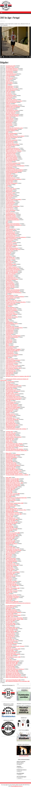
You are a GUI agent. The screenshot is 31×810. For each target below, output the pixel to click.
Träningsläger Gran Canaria (12, 596)
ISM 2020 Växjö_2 (10, 86)
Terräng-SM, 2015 (10, 329)
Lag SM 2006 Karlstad (11, 605)
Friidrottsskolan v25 (10, 231)
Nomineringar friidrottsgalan (13, 269)
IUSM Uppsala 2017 (10, 257)
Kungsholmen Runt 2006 (11, 611)
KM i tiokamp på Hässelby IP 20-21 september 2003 (17, 681)
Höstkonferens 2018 (10, 153)
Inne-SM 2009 (9, 491)
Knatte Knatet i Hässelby (11, 245)
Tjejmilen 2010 (9, 431)
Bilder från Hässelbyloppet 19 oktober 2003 (16, 677)
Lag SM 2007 (9, 580)
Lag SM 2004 (9, 659)
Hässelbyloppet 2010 (11, 426)
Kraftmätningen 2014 (11, 370)
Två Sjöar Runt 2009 (10, 488)
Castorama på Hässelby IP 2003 (13, 680)
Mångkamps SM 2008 (11, 523)
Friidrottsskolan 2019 (11, 111)
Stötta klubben (24, 730)
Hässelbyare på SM (10, 178)
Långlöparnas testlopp (11, 242)
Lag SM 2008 (9, 524)
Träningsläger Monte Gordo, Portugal (15, 646)
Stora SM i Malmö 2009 (11, 464)
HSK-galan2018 (9, 204)
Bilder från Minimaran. (11, 238)
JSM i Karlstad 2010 (10, 434)
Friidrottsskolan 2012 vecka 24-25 (13, 397)
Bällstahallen (9, 191)
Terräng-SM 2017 (10, 213)
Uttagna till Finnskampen (12, 105)
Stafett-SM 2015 (9, 352)
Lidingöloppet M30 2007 (11, 561)
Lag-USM (8, 76)
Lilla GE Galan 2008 (10, 547)
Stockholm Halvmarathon (12, 218)
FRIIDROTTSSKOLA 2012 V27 (12, 393)
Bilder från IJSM (9, 261)
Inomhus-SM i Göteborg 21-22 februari (15, 669)
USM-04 (7, 658)
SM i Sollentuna (9, 281)
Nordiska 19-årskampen (11, 183)
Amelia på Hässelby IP (11, 164)
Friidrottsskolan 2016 (11, 264)
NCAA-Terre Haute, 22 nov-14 (13, 365)
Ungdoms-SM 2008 (10, 520)
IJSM (7, 319)
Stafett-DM (8, 173)
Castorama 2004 (9, 650)
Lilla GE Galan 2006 (10, 623)
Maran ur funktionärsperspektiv (13, 199)
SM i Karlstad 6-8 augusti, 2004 (13, 657)
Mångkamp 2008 (10, 511)
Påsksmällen (9, 246)
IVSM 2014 (8, 375)
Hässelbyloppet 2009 (10, 456)
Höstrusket (8, 91)
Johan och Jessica (10, 311)
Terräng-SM (9, 94)
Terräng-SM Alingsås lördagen (13, 615)
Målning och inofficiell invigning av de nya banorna (18, 603)
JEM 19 (7, 343)
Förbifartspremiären (21, 769)
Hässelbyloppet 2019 (10, 95)
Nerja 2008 (8, 496)
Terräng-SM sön (10, 275)
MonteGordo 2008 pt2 (11, 534)
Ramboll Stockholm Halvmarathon (14, 101)
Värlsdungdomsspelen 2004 (12, 661)
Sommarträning (9, 240)
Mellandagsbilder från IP (12, 323)
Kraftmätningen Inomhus (12, 362)
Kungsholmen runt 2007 (11, 581)
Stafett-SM (8, 117)
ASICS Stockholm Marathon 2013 (13, 385)
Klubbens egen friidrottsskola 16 (13, 225)
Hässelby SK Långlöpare (11, 310)
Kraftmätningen (9, 175)
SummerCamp (9, 190)
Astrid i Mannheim (10, 346)
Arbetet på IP (9, 342)
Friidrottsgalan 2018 (10, 160)
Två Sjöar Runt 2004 (10, 667)
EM (6, 294)
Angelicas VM (9, 339)
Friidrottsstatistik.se (24, 703)
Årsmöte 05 (8, 647)
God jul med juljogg (10, 210)
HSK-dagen (8, 557)
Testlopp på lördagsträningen (13, 360)
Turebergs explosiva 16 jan (12, 144)
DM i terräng (9, 586)
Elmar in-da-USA (10, 515)
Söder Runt (8, 198)
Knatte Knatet (9, 265)
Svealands (8, 253)
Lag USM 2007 (9, 562)
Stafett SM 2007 (9, 574)
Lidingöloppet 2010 (10, 427)
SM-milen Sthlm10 (10, 195)
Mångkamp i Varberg (11, 215)
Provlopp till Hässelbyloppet (12, 219)
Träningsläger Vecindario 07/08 (13, 550)
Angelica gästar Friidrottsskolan (13, 437)
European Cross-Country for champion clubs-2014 (17, 376)
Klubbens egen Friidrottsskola (13, 106)
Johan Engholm (9, 442)
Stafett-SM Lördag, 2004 (11, 663)
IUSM (7, 132)
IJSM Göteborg (9, 83)
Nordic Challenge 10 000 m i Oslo (13, 470)
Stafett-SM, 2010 (10, 439)
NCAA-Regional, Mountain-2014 (13, 368)
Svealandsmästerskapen (12, 129)
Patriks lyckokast (10, 504)
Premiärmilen (9, 124)
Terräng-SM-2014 (10, 369)
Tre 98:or (8, 501)
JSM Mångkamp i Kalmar (11, 508)
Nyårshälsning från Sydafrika (13, 454)
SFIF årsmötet (9, 125)
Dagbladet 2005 (9, 642)
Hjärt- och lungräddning (12, 272)
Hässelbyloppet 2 (10, 331)
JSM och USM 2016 (10, 285)
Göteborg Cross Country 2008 (13, 532)
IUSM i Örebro (9, 82)
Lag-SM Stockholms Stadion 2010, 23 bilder (16, 429)
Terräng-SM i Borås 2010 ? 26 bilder (14, 443)
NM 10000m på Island (11, 609)
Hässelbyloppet (9, 333)
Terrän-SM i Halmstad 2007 (12, 585)
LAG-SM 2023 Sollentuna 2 (12, 68)
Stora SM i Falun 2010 (11, 433)
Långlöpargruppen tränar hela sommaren (16, 237)
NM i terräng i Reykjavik (11, 157)
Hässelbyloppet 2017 (10, 214)
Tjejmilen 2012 (9, 388)
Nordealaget (9, 460)
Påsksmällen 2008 (10, 538)
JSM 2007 (8, 531)
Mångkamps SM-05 (10, 636)
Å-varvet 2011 (9, 416)
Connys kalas (9, 555)
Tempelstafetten (10, 119)
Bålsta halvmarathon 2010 (12, 424)
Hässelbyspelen (9, 568)
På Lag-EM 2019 (9, 109)
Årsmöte (8, 80)
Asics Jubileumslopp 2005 (12, 628)
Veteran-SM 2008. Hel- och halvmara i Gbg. (16, 509)
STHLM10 (8, 299)
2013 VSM (8, 383)
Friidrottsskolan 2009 (11, 466)
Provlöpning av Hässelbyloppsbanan (14, 169)
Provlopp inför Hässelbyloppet (13, 335)
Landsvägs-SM (9, 356)
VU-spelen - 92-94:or (10, 499)
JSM (7, 222)
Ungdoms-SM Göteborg (11, 406)
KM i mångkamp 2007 (11, 559)
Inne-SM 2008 (9, 546)
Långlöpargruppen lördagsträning (14, 327)
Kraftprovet (8, 577)
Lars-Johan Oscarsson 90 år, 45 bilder (14, 446)
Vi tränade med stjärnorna (12, 148)
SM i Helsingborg (10, 635)
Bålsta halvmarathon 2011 (12, 408)
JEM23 (7, 345)
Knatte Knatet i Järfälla (11, 308)
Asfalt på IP (8, 608)
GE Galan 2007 (9, 592)
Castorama (8, 334)
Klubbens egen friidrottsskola (13, 290)
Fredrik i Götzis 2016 (10, 303)
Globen (7, 321)
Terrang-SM (9, 79)
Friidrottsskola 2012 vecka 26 (12, 396)
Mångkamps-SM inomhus (12, 88)
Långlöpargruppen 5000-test (12, 350)
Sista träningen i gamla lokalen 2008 (14, 503)
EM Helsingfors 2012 (10, 395)
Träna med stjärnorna (11, 74)
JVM (7, 186)
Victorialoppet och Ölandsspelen (13, 292)
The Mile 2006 (9, 599)
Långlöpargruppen (10, 233)
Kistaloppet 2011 (10, 410)
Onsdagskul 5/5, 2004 (11, 665)
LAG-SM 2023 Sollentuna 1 (12, 70)
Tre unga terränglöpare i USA (13, 163)
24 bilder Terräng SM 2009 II (12, 478)
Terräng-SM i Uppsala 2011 (12, 419)
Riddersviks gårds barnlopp (12, 114)
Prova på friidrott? (8, 685)
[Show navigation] (1, 12)
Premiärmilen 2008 (10, 536)
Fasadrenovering (10, 203)
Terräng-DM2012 (10, 403)
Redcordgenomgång (11, 217)
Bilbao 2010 (8, 453)
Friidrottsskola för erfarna (12, 110)
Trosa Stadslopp (10, 384)
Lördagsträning (9, 330)
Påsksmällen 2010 (10, 447)
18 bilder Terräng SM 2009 (12, 480)
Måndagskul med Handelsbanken (8, 704)
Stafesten (8, 103)
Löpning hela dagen (10, 312)
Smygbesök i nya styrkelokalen (13, 485)
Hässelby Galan (9, 250)
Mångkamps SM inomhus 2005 (13, 648)
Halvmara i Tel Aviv (10, 258)
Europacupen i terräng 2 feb (12, 549)
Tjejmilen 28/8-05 (10, 632)
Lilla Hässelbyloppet (21, 776)
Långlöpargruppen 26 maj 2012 (13, 399)
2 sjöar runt (8, 252)
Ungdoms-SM (9, 176)
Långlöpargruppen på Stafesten (13, 179)
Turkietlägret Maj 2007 (11, 584)
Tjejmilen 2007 (9, 566)
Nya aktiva (8, 92)
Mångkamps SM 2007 (11, 576)
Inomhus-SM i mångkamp (12, 404)
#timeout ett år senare (11, 156)
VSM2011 (8, 412)
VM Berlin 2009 (9, 461)
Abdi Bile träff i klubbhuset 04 (13, 654)
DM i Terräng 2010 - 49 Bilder (13, 445)
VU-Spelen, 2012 (9, 392)
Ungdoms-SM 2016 (10, 287)
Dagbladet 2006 (9, 613)
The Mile (8, 626)
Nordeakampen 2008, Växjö (12, 472)
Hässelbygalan (9, 71)
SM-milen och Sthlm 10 (11, 234)
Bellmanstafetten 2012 (11, 389)
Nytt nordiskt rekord (11, 188)
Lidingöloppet (9, 97)
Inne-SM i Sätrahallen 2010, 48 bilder (14, 449)
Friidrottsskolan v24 (10, 236)
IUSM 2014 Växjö (10, 373)
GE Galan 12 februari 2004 (12, 670)
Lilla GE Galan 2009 (10, 495)
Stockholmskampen (10, 168)
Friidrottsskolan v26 (10, 229)
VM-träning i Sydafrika (11, 267)
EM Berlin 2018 (9, 182)
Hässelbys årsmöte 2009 (11, 487)
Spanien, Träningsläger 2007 (13, 588)
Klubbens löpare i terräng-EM (13, 149)
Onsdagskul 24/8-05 (10, 634)
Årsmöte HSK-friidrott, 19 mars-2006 (14, 619)
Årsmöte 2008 (9, 539)
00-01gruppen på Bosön (11, 387)
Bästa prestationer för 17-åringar (14, 151)
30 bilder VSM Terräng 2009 (12, 481)
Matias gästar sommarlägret (13, 572)
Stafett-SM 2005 (9, 630)
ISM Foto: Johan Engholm (12, 137)
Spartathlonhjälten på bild (12, 512)
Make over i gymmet (11, 273)
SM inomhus (9, 318)
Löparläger (8, 184)
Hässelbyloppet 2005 (10, 624)
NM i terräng (9, 554)
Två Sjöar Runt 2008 (10, 541)
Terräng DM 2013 (10, 381)
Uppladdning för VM (11, 462)
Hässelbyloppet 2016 (10, 277)
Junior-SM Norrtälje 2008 (12, 519)
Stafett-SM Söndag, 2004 (12, 662)
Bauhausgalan (9, 196)
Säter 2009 (8, 477)
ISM (7, 84)
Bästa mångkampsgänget (12, 248)
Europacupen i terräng (11, 595)
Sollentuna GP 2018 (10, 192)
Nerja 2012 (8, 400)
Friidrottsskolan (9, 295)
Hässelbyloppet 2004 (10, 653)
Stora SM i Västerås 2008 (11, 522)
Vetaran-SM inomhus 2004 (12, 671)
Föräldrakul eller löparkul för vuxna (14, 128)
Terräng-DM (9, 644)
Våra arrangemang (23, 759)
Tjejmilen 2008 (9, 516)
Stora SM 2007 (9, 570)
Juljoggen (8, 325)
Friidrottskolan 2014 (10, 361)
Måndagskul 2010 (10, 438)
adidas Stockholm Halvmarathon (21, 762)
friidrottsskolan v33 (10, 518)
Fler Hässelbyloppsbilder (12, 159)
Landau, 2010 (9, 441)
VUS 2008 (8, 507)
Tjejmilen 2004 (9, 655)
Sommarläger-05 (10, 639)
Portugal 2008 (9, 530)
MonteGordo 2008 (10, 542)
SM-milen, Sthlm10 (10, 113)
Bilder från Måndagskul (11, 133)
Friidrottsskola (9, 348)
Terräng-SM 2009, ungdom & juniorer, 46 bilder (17, 474)
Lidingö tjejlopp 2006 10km (12, 601)
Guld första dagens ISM (11, 140)
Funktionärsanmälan (23, 688)
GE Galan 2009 (9, 492)
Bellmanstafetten (10, 283)
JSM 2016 (8, 288)
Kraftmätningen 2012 (11, 402)
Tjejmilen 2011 (9, 411)
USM (7, 221)
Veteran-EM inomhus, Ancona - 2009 (14, 482)
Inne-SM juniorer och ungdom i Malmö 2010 (16, 450)
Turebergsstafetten (10, 202)
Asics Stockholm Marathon (12, 115)
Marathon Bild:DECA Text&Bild (13, 349)
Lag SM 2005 (9, 638)
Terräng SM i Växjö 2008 (11, 528)
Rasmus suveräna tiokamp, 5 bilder (14, 473)
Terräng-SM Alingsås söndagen (13, 612)
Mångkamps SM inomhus (12, 317)
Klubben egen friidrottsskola (12, 223)
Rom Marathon (9, 589)
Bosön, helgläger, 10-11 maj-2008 (14, 514)
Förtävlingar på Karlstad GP (12, 291)
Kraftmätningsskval (10, 75)
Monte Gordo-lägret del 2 (12, 640)
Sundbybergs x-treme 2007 (12, 565)
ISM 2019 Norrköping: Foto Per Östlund (15, 136)
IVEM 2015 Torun (10, 358)
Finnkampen (9, 280)
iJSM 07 (7, 593)
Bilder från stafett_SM (11, 300)
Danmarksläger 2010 (11, 435)
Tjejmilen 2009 (9, 458)
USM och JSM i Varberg (11, 99)
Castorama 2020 (9, 78)
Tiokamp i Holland (10, 569)
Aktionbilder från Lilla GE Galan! (13, 674)
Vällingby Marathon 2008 (12, 535)
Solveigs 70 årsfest (10, 553)
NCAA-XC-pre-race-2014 (11, 366)
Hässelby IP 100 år (10, 67)
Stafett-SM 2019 (9, 118)
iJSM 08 (7, 545)
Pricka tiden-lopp (10, 326)
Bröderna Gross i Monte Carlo (13, 484)
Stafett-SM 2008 (10, 527)
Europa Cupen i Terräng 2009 (13, 493)
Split (7, 306)
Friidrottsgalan (9, 72)
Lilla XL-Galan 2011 (10, 422)
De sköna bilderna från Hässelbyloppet (15, 165)
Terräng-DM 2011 (10, 420)
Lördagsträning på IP (11, 500)
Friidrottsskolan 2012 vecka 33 (13, 391)
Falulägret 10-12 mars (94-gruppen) (14, 617)
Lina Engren (9, 256)
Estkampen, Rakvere (10, 468)
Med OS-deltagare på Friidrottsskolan (15, 296)
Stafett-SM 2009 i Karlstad (12, 469)
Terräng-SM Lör (10, 276)
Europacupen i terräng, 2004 (12, 673)
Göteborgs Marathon (11, 558)
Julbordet (8, 211)
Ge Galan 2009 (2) (10, 489)
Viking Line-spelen (10, 284)
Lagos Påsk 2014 (9, 372)
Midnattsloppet (9, 180)
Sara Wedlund (9, 194)
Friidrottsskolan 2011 (11, 415)
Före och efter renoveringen (12, 206)
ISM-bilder (8, 138)
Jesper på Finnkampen (11, 102)
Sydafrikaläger (9, 322)
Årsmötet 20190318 (10, 130)
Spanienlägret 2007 (10, 582)
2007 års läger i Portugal (11, 590)
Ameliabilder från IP (10, 145)
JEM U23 (8, 226)
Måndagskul (9, 122)
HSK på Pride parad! (10, 107)
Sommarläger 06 (10, 607)
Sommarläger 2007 (10, 573)
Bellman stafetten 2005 (11, 631)
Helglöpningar (9, 244)
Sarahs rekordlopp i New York (13, 249)
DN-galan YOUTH (10, 414)
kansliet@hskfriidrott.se (16, 786)
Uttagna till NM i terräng (12, 271)
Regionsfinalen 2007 (10, 563)
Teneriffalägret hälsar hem (12, 268)
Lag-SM (7, 187)
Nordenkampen (10, 141)
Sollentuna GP (9, 230)
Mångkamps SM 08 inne (11, 543)
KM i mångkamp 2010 (11, 423)
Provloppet (8, 98)
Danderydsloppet (10, 307)
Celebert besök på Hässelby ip (13, 465)
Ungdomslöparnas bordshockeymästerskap (16, 497)
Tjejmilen (8, 338)
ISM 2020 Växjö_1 (10, 87)
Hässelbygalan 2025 (10, 66)
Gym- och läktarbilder (11, 551)
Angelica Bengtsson (10, 90)
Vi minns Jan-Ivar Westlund (12, 354)
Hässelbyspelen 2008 (11, 505)
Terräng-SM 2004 (10, 666)
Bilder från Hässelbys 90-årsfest (13, 675)
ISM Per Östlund (9, 134)
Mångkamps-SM (10, 142)
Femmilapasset (9, 207)
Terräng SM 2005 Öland (11, 643)
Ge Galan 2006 (9, 621)
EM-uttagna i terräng (11, 155)
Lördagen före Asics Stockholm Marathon (16, 302)
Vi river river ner (10, 209)
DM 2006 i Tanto (9, 616)
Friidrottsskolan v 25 (10, 298)
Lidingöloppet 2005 (10, 627)
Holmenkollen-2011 (10, 418)
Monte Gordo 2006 (10, 620)
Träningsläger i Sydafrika (12, 597)
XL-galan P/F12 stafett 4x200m (13, 407)
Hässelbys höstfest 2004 (11, 651)
